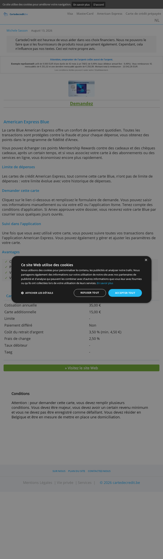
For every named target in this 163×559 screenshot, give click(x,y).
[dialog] (81, 279)
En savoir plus (105, 283)
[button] (37, 293)
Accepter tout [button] (125, 293)
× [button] (146, 260)
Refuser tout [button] (90, 292)
